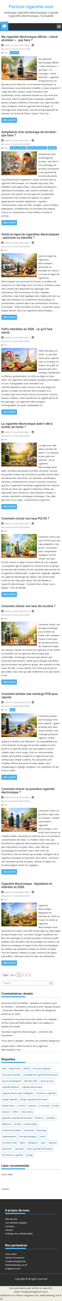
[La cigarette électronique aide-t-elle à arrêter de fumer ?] (19, 444)
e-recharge (44, 1105)
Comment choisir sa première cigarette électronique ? (28, 790)
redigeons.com (12, 1268)
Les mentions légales (16, 1222)
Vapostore (7, 1148)
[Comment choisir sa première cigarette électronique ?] (19, 809)
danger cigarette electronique (33, 1099)
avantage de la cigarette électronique (40, 1074)
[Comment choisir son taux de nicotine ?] (19, 623)
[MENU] (59, 26)
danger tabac (8, 1105)
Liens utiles (7, 1174)
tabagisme (33, 1142)
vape (12, 710)
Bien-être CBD (30, 1081)
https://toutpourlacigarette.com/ (31, 1291)
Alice (5, 52)
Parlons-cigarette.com (31, 6)
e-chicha (21, 1105)
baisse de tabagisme (11, 1081)
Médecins (6, 1124)
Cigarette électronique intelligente (17, 1093)
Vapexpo (52, 1142)
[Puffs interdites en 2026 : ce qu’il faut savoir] (19, 349)
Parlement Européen (11, 1130)
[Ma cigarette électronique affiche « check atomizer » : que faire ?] (19, 57)
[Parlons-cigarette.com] (4, 25)
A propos (10, 1226)
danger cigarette (9, 1099)
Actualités (14, 52)
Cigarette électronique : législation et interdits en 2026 (26, 885)
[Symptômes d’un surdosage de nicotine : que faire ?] (19, 153)
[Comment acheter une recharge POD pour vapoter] (19, 715)
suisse (43, 1136)
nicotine (17, 1124)
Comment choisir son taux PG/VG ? (25, 518)
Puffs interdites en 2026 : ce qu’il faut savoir (26, 330)
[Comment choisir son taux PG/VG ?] (19, 535)
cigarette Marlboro (10, 1087)
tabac (22, 1142)
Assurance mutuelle (11, 1074)
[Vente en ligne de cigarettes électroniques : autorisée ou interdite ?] (19, 255)
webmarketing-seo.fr (51, 1295)
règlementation (9, 1136)
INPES (15, 1111)
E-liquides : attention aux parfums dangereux (36, 1040)
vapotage (52, 148)
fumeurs (6, 1111)
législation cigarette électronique (17, 1117)
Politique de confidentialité (19, 1233)
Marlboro (39, 1117)
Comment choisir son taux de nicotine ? (28, 606)
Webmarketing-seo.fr (16, 1264)
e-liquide (32, 1105)
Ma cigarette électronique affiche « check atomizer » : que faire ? (29, 38)
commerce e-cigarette (46, 1093)
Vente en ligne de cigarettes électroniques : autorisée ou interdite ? (30, 235)
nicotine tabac (30, 1124)
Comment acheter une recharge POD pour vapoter (29, 695)
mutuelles (51, 1117)
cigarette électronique (37, 148)
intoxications (27, 1111)
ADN (4, 1068)
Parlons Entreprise (15, 1257)
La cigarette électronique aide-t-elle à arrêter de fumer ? (27, 425)
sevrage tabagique (28, 1136)
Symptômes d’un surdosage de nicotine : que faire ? (29, 133)
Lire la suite (9, 120)
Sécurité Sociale (9, 1142)
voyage (29, 1155)
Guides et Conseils (18, 148)
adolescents (14, 1068)
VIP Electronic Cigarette (12, 1155)
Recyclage (41, 1130)
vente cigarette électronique (39, 1148)
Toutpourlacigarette (15, 1261)
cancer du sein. (47, 1081)
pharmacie (29, 1130)
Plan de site (11, 1218)
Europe (55, 1105)
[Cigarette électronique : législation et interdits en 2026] (19, 904)
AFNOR (26, 1068)
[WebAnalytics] (3, 1299)
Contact (5, 1188)
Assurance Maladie (41, 1068)
